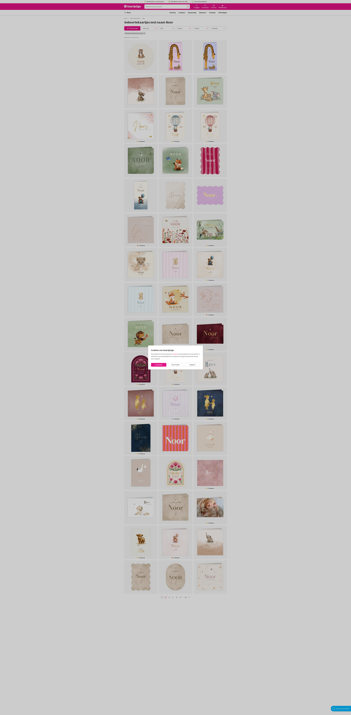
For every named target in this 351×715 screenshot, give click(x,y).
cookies (175, 354)
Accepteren (158, 365)
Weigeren (192, 365)
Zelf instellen (175, 365)
